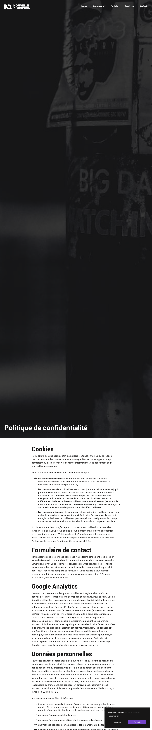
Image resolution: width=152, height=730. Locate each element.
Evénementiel (98, 6)
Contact (143, 6)
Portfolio (114, 6)
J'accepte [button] (137, 722)
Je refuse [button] (117, 722)
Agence (84, 6)
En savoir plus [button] (114, 716)
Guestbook (129, 6)
